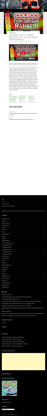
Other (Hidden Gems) (6, 253)
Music (3, 271)
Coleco (20, 106)
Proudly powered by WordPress (12, 414)
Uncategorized (4, 287)
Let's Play (3, 227)
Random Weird (5, 284)
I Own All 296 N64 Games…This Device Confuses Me (12, 339)
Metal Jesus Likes (5, 282)
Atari (11, 106)
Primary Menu (45, 10)
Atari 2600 (15, 106)
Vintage (3, 273)
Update (3, 238)
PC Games (4, 267)
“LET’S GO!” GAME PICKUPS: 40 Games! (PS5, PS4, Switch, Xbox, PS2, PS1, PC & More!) (23, 113)
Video (11, 41)
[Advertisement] (23, 361)
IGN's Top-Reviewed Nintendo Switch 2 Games (10, 299)
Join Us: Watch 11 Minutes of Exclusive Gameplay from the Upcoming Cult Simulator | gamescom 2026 (21, 301)
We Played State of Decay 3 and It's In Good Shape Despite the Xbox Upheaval (16, 296)
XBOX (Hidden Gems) (6, 245)
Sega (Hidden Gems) (6, 249)
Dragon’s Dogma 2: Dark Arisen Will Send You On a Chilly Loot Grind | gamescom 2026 (18, 303)
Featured (3, 220)
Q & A (3, 260)
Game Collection (5, 258)
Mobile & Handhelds (6, 265)
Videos (3, 201)
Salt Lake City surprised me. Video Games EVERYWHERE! (13, 337)
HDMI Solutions (5, 225)
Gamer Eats (4, 269)
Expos (3, 199)
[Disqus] (23, 141)
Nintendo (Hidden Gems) (7, 242)
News (3, 231)
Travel (3, 236)
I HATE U (3, 262)
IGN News (5, 291)
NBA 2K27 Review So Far (6, 311)
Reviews (3, 280)
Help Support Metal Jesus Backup (8, 206)
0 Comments (33, 41)
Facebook (4, 326)
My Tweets (4, 322)
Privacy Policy (4, 414)
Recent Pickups (5, 278)
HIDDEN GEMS (5, 240)
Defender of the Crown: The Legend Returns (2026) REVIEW (13, 341)
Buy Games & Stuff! (5, 203)
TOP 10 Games (4, 256)
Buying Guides (4, 218)
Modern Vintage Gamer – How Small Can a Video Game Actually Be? (15, 343)
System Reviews (5, 234)
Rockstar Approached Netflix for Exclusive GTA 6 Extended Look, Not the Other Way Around (19, 315)
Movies (3, 229)
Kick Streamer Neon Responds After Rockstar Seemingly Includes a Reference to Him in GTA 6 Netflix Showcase (23, 313)
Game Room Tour (5, 223)
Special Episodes (5, 276)
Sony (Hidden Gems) (6, 247)
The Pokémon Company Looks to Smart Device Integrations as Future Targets (16, 305)
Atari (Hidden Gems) (6, 251)
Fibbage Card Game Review (7, 294)
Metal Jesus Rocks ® (7, 10)
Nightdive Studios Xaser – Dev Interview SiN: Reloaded (12, 346)
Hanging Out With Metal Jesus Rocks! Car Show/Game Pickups (21, 118)
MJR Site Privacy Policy (6, 402)
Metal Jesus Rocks (25, 41)
